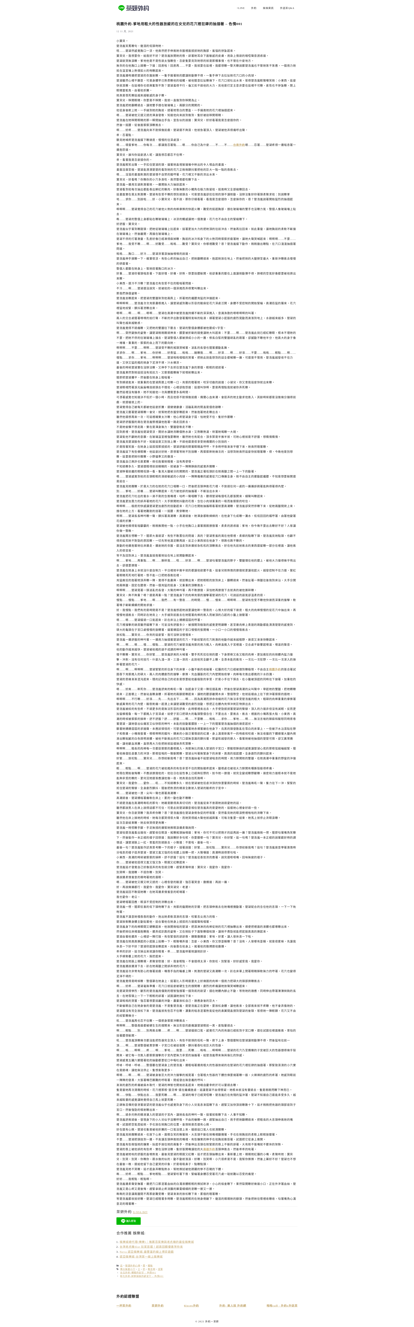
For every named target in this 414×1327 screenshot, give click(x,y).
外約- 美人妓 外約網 (232, 1305)
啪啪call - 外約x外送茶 (282, 1305)
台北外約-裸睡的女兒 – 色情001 (138, 1272)
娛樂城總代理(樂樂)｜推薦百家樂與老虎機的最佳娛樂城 (157, 1242)
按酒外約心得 (132, 1265)
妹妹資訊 (268, 8)
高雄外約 (209, 1149)
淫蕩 (160, 1269)
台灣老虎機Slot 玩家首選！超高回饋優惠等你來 (151, 1246)
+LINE (241, 8)
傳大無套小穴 (127, 1269)
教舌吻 (151, 1269)
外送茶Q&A (287, 8)
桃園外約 (275, 669)
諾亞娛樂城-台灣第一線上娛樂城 (141, 1256)
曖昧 (150, 1265)
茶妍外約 (158, 1305)
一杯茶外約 (123, 1305)
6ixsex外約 (191, 1305)
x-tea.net (140, 1212)
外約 (253, 8)
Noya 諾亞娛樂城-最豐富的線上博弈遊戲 (147, 1251)
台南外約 (239, 145)
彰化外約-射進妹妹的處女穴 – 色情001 (142, 1276)
